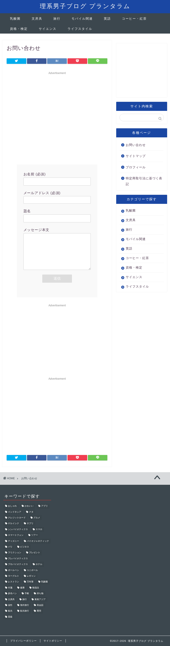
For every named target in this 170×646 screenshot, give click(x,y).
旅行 (56, 19)
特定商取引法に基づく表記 (144, 181)
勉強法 (35, 587)
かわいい (29, 506)
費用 (39, 611)
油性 (10, 605)
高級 (10, 617)
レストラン (13, 582)
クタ (31, 512)
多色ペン (12, 593)
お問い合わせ (136, 145)
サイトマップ (136, 156)
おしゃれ (12, 506)
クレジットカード (17, 517)
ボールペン (13, 570)
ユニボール (32, 570)
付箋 (10, 587)
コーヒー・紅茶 (134, 19)
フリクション (14, 552)
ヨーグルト (13, 576)
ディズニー (13, 541)
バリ (10, 547)
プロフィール (136, 167)
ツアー (34, 535)
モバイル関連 (82, 19)
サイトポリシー (53, 640)
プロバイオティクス (18, 564)
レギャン (31, 576)
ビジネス (24, 547)
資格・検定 (19, 29)
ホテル (39, 564)
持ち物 (40, 593)
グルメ (36, 517)
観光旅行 (24, 611)
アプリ (44, 506)
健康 (22, 587)
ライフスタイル (80, 29)
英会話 (40, 605)
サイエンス (47, 29)
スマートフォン (15, 535)
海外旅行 (24, 605)
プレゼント (34, 552)
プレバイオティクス (18, 558)
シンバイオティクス (18, 529)
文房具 (37, 19)
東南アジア (40, 599)
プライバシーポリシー (23, 640)
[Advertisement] (57, 117)
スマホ (39, 529)
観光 (10, 611)
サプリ (30, 523)
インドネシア (14, 512)
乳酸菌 (15, 19)
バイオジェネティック (38, 541)
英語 (107, 19)
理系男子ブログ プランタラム (85, 6)
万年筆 (30, 582)
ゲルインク (13, 523)
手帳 (27, 593)
